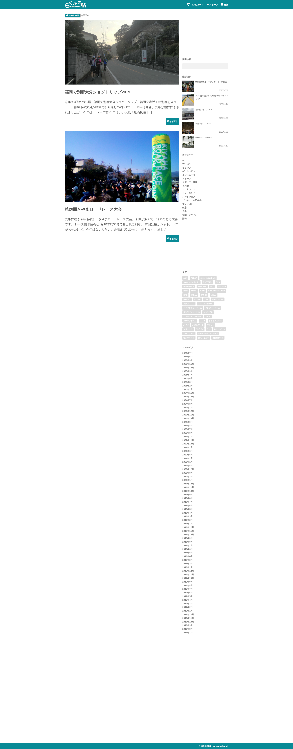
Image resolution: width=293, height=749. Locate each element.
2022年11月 (188, 440)
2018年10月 (188, 534)
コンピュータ (197, 4)
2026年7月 (187, 353)
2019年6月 (187, 505)
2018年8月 (187, 542)
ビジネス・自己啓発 (192, 200)
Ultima (213, 295)
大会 (184, 211)
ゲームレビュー (189, 171)
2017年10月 (188, 578)
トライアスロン (215, 321)
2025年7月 (187, 375)
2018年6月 (187, 549)
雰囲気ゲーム (217, 338)
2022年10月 (188, 443)
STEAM (194, 295)
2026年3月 (187, 360)
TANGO (204, 295)
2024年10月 (188, 396)
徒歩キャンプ (188, 338)
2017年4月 (187, 600)
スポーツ (213, 4)
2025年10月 (188, 367)
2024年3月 (187, 404)
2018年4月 (187, 556)
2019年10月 (188, 491)
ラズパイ (199, 329)
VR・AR (186, 164)
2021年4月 (187, 465)
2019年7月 (187, 502)
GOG (212, 286)
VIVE (206, 299)
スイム (208, 316)
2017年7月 (187, 589)
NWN (202, 291)
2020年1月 (187, 480)
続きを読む (172, 121)
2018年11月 (188, 531)
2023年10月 (188, 418)
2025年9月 (187, 371)
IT (183, 160)
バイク (186, 325)
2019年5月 (187, 509)
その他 (185, 186)
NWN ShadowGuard (216, 291)
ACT (185, 278)
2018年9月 (187, 538)
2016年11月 (188, 618)
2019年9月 (187, 494)
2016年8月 (187, 629)
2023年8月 (187, 425)
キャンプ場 (208, 312)
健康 (184, 207)
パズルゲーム (197, 325)
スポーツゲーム (189, 321)
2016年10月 (188, 622)
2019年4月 (187, 513)
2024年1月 (187, 407)
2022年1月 (187, 462)
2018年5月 (187, 552)
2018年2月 (187, 563)
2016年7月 (187, 632)
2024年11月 (188, 393)
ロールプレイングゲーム (208, 333)
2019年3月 (187, 516)
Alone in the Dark (208, 278)
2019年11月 (188, 487)
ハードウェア (188, 196)
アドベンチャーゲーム (192, 308)
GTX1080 (222, 286)
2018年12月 (188, 527)
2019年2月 (187, 520)
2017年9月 (187, 582)
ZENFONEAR (217, 299)
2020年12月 (188, 469)
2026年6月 (187, 356)
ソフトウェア (188, 189)
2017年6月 (187, 592)
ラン (209, 329)
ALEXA (194, 278)
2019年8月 (187, 498)
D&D (218, 282)
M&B (185, 291)
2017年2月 (187, 607)
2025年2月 (187, 385)
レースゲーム (188, 333)
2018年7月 (187, 545)
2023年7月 (187, 429)
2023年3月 (187, 433)
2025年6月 (187, 378)
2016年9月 (187, 625)
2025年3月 (187, 382)
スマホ (202, 321)
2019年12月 (188, 483)
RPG (185, 295)
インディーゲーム (212, 308)
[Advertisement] (88, 267)
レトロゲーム (219, 329)
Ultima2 (197, 299)
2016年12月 (188, 614)
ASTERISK (207, 282)
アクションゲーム (205, 304)
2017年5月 (187, 596)
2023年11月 (188, 414)
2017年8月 (187, 585)
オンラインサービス (191, 312)
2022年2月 (187, 458)
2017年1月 (187, 611)
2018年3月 (187, 560)
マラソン (210, 325)
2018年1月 (187, 567)
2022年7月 (187, 447)
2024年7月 (187, 400)
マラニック (188, 329)
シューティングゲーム (192, 316)
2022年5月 (187, 454)
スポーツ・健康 (189, 182)
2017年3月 (187, 603)
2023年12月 (188, 411)
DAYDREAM (188, 286)
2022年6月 (187, 451)
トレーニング (188, 193)
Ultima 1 (187, 299)
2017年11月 (188, 574)
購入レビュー (203, 338)
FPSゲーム (202, 286)
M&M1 (194, 291)
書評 (226, 4)
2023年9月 (187, 422)
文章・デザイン (189, 215)
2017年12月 (188, 571)
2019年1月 (187, 523)
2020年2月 (187, 476)
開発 (184, 218)
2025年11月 (188, 364)
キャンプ (186, 167)
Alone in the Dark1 (191, 282)
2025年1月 (187, 389)
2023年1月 (187, 436)
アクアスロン (188, 304)
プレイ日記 (187, 204)
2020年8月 (187, 473)
